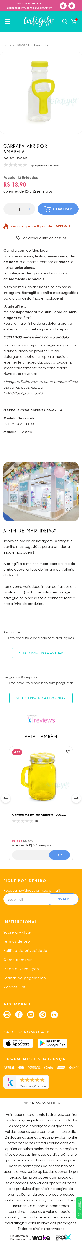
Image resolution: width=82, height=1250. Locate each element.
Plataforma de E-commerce (19, 1237)
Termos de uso (16, 941)
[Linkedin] (54, 1014)
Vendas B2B (14, 987)
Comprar (62, 209)
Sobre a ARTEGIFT (19, 932)
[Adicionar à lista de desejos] (68, 751)
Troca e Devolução (21, 968)
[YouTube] (30, 1014)
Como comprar (17, 959)
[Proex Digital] (64, 1237)
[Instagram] (7, 1014)
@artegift (61, 540)
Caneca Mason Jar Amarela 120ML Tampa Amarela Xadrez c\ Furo (37, 814)
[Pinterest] (42, 1014)
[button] (9, 209)
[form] (19, 209)
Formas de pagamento (24, 978)
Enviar (62, 899)
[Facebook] (19, 1014)
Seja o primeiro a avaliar (41, 653)
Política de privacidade (25, 950)
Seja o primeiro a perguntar (41, 698)
